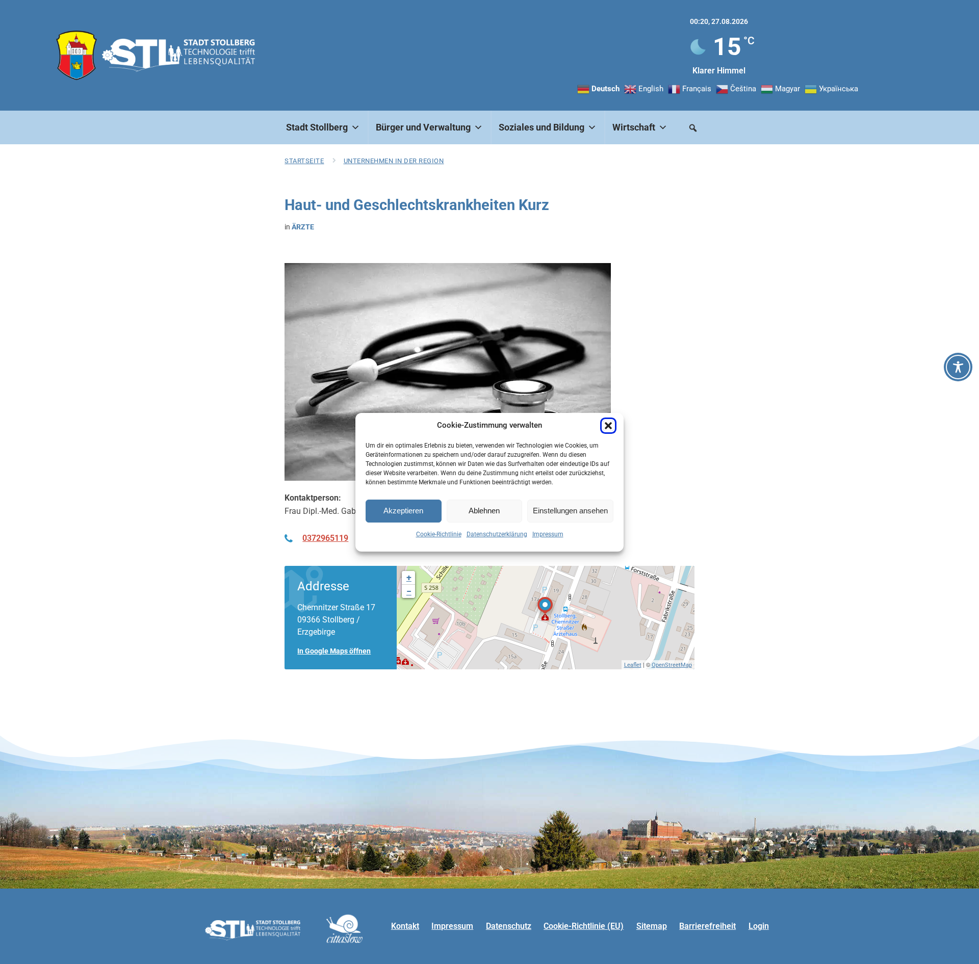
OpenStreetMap (672, 665)
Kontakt (405, 926)
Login (759, 926)
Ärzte (303, 227)
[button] (608, 426)
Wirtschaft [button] (633, 127)
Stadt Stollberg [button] (317, 127)
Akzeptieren (403, 510)
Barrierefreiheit (707, 926)
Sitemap (651, 926)
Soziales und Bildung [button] (541, 127)
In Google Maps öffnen (334, 651)
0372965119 (325, 538)
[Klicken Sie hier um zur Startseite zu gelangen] (76, 55)
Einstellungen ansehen (570, 510)
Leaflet (632, 665)
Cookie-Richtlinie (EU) (584, 926)
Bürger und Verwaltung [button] (423, 127)
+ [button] (408, 577)
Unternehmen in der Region (394, 161)
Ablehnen (484, 510)
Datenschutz (508, 926)
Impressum (547, 534)
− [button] (408, 591)
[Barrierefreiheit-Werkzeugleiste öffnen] (958, 367)
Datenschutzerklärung (497, 534)
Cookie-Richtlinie (438, 534)
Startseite (304, 161)
